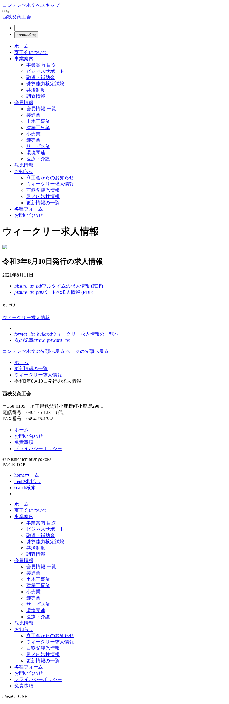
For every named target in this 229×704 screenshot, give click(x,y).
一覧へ (66, 333)
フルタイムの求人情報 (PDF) (58, 285)
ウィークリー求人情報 (26, 317)
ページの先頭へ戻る (87, 351)
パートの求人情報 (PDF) (53, 292)
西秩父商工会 (16, 16)
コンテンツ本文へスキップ (31, 5)
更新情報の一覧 (31, 368)
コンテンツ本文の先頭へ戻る (33, 351)
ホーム (21, 362)
